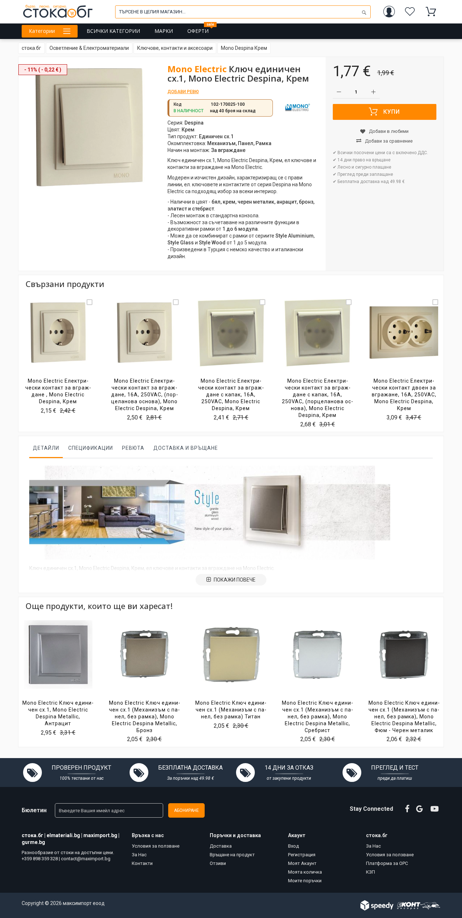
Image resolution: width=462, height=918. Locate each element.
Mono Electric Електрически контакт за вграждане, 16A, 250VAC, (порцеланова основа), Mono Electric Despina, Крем (144, 394)
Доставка (221, 846)
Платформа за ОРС (387, 863)
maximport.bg (100, 835)
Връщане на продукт (232, 854)
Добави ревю (183, 91)
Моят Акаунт (302, 863)
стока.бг (31, 48)
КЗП (370, 872)
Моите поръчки (305, 880)
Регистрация (301, 854)
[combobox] (243, 11)
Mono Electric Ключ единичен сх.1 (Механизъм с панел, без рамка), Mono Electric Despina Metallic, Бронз (144, 716)
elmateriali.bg (63, 835)
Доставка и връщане (185, 448)
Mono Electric (197, 69)
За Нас (139, 854)
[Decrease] (339, 92)
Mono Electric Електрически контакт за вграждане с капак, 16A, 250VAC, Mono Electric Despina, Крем (231, 394)
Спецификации (90, 448)
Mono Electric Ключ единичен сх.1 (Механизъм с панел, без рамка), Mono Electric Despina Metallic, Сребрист (317, 716)
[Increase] (373, 92)
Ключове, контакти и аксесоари (175, 48)
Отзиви (218, 863)
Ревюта (133, 448)
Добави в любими (389, 131)
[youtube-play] (434, 809)
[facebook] (407, 809)
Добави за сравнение (389, 141)
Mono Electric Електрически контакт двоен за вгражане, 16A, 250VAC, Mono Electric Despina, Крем (404, 394)
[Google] (420, 809)
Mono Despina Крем (244, 48)
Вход (293, 846)
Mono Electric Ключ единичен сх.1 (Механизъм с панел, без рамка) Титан (230, 709)
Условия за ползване (155, 846)
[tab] (46, 449)
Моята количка (305, 872)
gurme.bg (33, 842)
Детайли (46, 448)
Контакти (142, 863)
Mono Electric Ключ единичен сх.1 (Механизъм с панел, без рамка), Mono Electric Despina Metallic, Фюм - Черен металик (404, 716)
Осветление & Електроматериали (89, 48)
